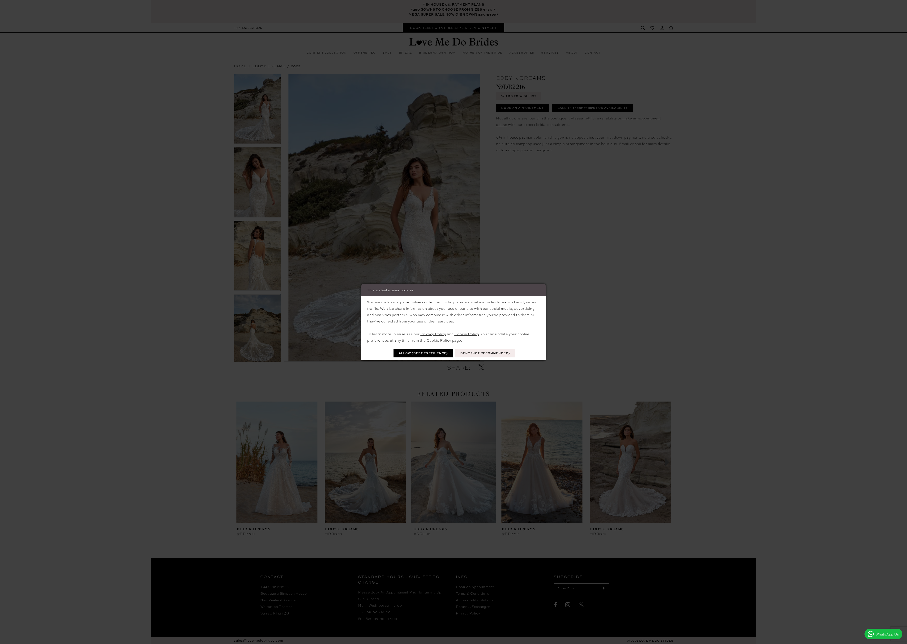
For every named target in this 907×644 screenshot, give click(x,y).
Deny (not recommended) (485, 353)
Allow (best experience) (423, 353)
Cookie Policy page (444, 340)
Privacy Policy (433, 333)
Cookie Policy (466, 333)
